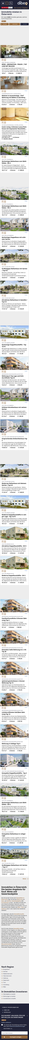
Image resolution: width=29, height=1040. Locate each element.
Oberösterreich (7, 976)
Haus (2, 901)
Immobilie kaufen (19, 914)
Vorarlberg (6, 984)
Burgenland (6, 969)
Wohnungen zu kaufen (9, 996)
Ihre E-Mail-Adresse (5, 1030)
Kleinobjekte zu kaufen (9, 994)
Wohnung (20, 899)
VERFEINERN (25, 24)
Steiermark (6, 980)
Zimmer (9, 901)
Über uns (6, 1010)
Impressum (7, 1012)
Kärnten (5, 971)
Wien (4, 987)
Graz (22, 907)
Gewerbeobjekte (16, 901)
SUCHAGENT (5, 24)
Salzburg (5, 978)
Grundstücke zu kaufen (9, 998)
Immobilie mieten (19, 928)
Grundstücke (5, 902)
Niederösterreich (7, 973)
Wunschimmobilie (6, 944)
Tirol (4, 982)
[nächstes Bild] (27, 51)
